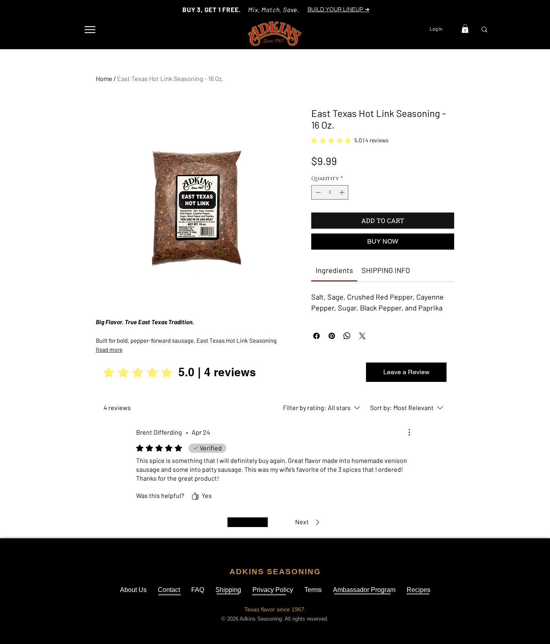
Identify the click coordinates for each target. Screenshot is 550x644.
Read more (109, 349)
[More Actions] (409, 432)
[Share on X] (362, 336)
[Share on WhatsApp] (347, 336)
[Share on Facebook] (316, 336)
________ (169, 592)
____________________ (362, 591)
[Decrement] (317, 192)
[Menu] (90, 30)
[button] (465, 28)
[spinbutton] (330, 192)
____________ (269, 592)
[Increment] (342, 192)
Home (104, 78)
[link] (350, 141)
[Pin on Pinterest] (332, 336)
